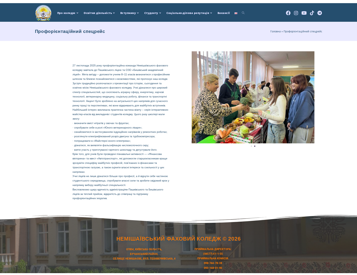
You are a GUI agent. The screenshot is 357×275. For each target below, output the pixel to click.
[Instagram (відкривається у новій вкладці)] (296, 12)
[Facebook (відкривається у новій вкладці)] (288, 12)
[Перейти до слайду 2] (254, 146)
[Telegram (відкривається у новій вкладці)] (319, 12)
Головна (275, 31)
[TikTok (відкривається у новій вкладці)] (312, 12)
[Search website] (243, 13)
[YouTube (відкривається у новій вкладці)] (304, 12)
